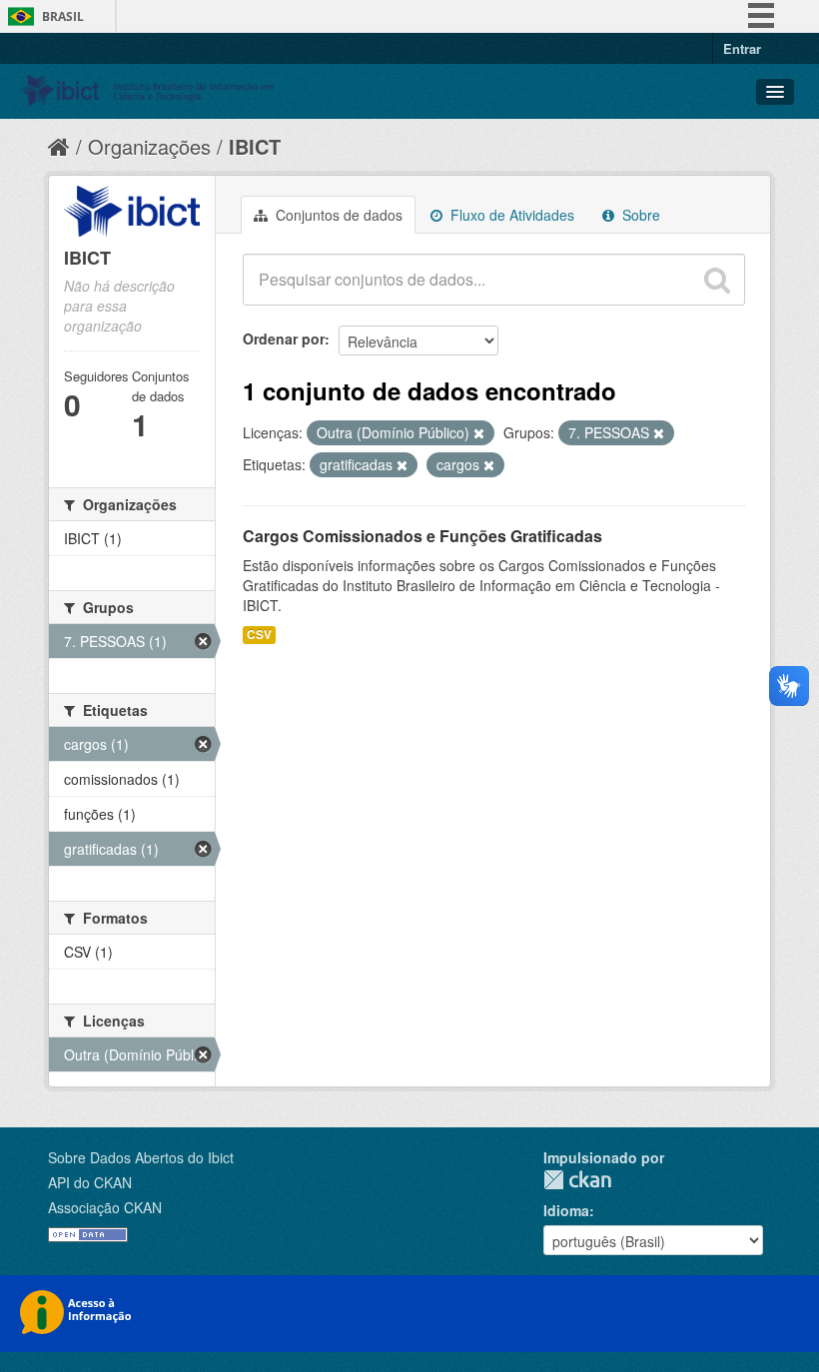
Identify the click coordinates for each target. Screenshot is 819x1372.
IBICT (255, 146)
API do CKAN (90, 1182)
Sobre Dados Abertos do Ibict (141, 1157)
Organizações (149, 146)
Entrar (742, 48)
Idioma (566, 1210)
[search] (717, 280)
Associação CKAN (105, 1207)
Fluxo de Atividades (510, 215)
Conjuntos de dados (337, 215)
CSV (259, 634)
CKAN (577, 1179)
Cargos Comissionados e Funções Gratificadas (422, 535)
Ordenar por (284, 338)
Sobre (639, 215)
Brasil (63, 16)
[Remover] (478, 433)
